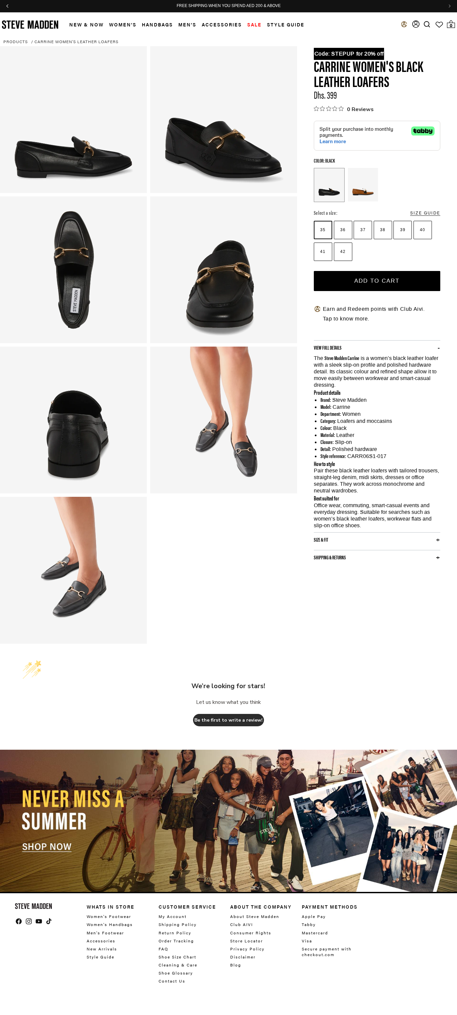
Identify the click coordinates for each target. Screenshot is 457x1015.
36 (343, 230)
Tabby (309, 924)
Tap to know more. (346, 318)
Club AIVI (241, 924)
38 (382, 230)
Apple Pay (314, 916)
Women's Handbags (110, 924)
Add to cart (376, 280)
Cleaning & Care (178, 965)
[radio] (323, 230)
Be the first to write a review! (228, 720)
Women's (122, 24)
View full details (328, 347)
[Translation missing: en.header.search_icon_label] (427, 24)
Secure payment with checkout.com (327, 951)
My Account (173, 916)
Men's (187, 24)
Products (15, 41)
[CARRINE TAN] (363, 185)
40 (422, 230)
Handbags (157, 24)
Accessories (222, 24)
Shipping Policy (178, 924)
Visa (307, 941)
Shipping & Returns (330, 557)
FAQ (163, 949)
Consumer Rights (250, 933)
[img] (427, 24)
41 (323, 251)
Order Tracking (176, 941)
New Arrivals (102, 949)
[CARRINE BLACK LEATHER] (329, 185)
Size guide (425, 212)
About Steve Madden (254, 916)
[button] (84, 24)
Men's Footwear (105, 933)
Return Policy (175, 933)
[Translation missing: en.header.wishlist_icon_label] (439, 24)
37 (363, 230)
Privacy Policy (247, 949)
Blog (235, 965)
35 (323, 230)
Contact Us (172, 981)
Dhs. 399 (325, 95)
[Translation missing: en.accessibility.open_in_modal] (73, 119)
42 (343, 251)
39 (402, 230)
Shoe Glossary (176, 973)
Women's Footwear (109, 916)
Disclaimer (243, 957)
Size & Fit (321, 539)
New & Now (86, 24)
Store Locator (246, 941)
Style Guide (100, 957)
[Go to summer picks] (228, 821)
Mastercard (315, 933)
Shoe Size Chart (177, 957)
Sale (254, 24)
